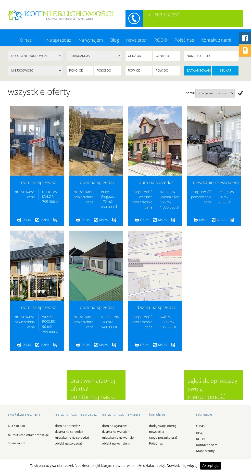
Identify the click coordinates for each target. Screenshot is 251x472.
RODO (160, 40)
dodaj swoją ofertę (162, 425)
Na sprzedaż (58, 40)
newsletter (136, 40)
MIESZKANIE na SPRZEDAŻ (72, 437)
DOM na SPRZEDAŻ (67, 425)
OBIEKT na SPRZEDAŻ (68, 443)
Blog (114, 40)
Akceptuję (210, 465)
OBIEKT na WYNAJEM (116, 443)
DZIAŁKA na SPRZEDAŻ (69, 431)
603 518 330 (16, 425)
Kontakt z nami (216, 40)
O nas (26, 40)
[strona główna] (61, 14)
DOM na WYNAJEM (114, 425)
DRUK (26, 219)
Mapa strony (205, 450)
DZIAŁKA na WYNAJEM (116, 431)
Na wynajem (90, 40)
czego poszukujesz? (163, 437)
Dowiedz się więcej (182, 465)
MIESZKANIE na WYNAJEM (119, 437)
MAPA (44, 219)
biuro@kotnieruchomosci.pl (28, 435)
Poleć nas (184, 40)
